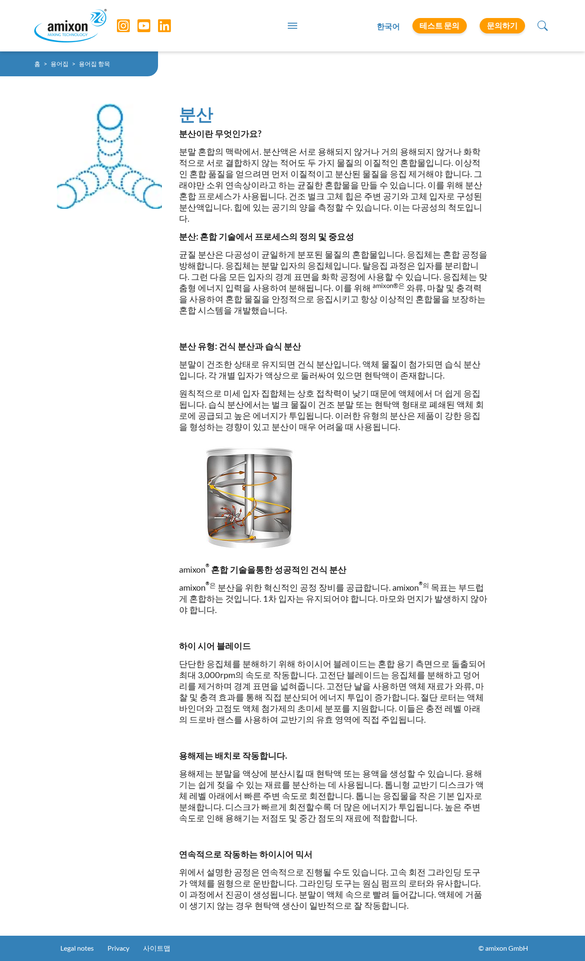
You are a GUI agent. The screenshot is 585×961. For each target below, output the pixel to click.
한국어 (388, 26)
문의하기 (502, 25)
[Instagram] (117, 25)
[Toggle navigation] (292, 25)
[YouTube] (137, 25)
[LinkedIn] (158, 25)
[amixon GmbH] (70, 25)
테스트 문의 (440, 25)
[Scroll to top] (563, 939)
